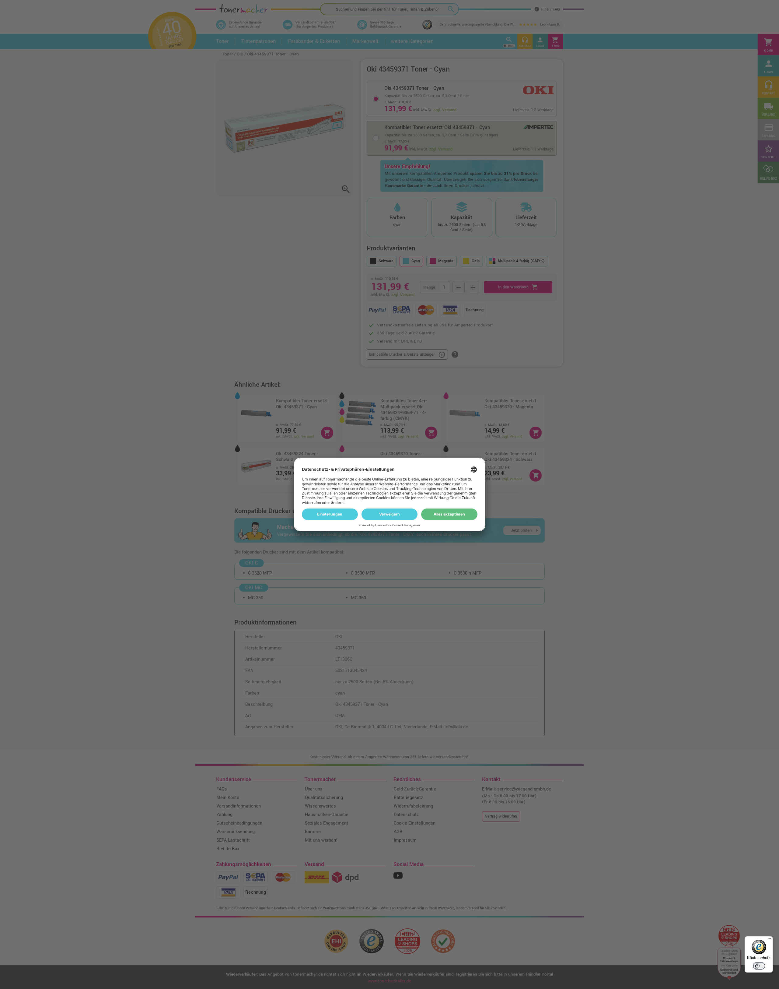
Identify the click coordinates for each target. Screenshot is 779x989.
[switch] (759, 966)
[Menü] (769, 940)
